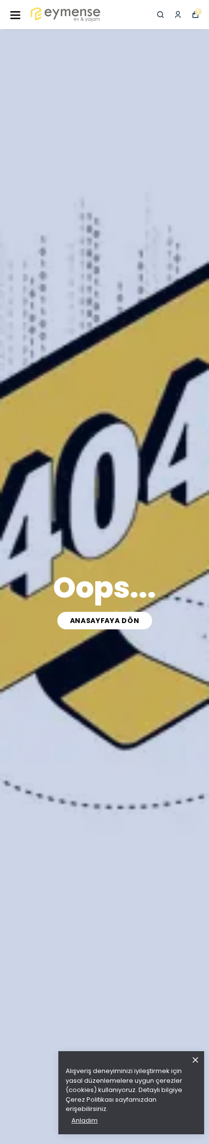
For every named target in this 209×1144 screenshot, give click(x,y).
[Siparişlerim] (178, 14)
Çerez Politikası (90, 1099)
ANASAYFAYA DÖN (104, 620)
